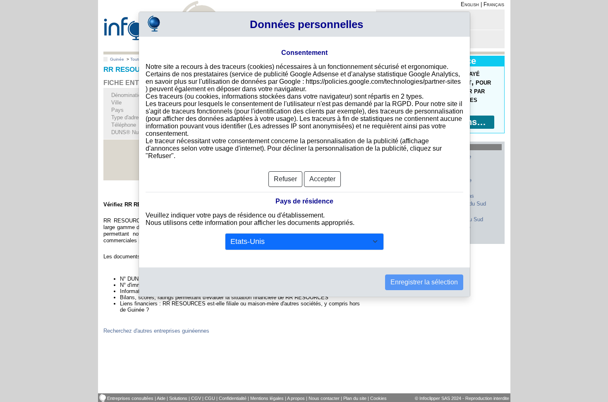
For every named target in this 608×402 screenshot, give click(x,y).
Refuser (285, 178)
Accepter (322, 178)
